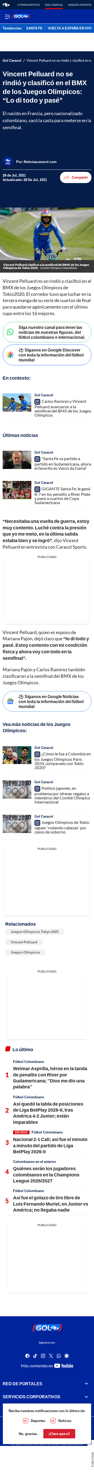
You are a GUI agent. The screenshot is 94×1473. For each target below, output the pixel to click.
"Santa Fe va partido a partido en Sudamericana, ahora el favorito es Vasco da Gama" (62, 463)
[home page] (6, 5)
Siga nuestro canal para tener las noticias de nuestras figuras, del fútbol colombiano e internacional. (52, 332)
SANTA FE (34, 28)
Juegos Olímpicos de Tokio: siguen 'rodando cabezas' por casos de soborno (62, 827)
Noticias (64, 1421)
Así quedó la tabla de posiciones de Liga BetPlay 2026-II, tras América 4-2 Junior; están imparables (48, 1113)
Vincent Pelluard (24, 942)
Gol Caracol (54, 4)
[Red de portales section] (86, 1383)
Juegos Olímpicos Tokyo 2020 (34, 932)
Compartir (80, 177)
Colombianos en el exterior (34, 1161)
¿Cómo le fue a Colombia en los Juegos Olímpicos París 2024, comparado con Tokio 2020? (62, 760)
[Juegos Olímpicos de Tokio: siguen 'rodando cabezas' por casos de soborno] (17, 824)
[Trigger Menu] (7, 16)
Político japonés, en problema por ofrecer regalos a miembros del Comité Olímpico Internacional (62, 795)
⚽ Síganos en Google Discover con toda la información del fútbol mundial (51, 354)
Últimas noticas (28, 4)
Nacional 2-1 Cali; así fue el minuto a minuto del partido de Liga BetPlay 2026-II (50, 1145)
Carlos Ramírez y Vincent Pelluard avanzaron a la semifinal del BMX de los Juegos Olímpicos (62, 408)
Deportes (38, 1421)
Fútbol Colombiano (28, 1062)
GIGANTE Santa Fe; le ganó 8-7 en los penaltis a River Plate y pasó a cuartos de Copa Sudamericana (62, 495)
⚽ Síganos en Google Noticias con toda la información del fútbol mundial (51, 701)
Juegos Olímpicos (25, 952)
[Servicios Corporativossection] (86, 1396)
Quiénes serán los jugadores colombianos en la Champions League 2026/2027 (46, 1174)
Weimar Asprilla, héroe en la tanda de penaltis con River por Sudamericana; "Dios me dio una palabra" (50, 1077)
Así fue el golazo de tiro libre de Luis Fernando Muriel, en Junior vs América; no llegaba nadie (50, 1204)
